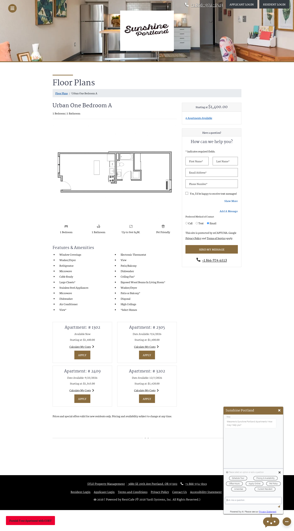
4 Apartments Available (198, 118)
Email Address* (198, 172)
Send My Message (211, 249)
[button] (271, 521)
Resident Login (276, 4)
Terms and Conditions (133, 492)
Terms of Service (216, 238)
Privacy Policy (193, 238)
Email (213, 223)
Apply (84, 355)
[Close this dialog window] (279, 410)
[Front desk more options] (286, 521)
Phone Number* (198, 184)
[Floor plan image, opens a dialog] (115, 172)
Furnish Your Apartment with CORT (30, 520)
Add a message (229, 211)
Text (201, 223)
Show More (231, 201)
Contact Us (179, 492)
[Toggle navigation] (12, 8)
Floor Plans (61, 93)
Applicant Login (243, 4)
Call (190, 223)
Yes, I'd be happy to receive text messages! (213, 193)
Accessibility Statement (206, 492)
